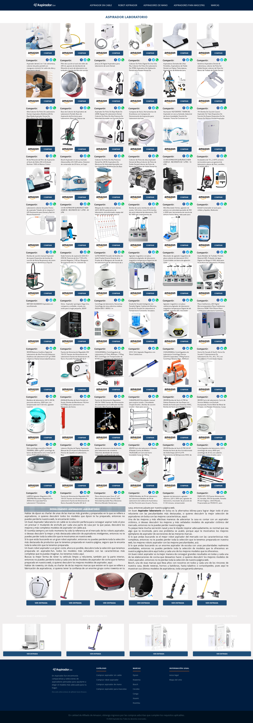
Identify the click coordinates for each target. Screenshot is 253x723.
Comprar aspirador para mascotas (111, 689)
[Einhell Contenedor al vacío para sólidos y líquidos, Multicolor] (212, 180)
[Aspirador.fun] (72, 669)
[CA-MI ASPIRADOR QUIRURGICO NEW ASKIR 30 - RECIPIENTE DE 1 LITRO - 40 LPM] (75, 180)
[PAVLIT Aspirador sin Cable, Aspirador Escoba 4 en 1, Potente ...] (212, 586)
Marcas (215, 5)
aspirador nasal (158, 616)
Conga (135, 694)
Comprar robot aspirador (107, 680)
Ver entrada (41, 603)
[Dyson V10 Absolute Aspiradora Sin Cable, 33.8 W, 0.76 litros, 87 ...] (75, 586)
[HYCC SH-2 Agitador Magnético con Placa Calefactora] (143, 324)
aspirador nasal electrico (221, 616)
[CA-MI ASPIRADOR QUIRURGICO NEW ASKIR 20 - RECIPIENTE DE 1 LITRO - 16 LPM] (178, 132)
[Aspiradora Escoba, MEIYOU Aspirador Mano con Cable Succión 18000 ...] (178, 586)
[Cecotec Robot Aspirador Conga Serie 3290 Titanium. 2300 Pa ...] (143, 586)
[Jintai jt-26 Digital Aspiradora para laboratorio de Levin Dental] (109, 36)
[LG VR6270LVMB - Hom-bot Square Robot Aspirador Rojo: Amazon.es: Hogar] (109, 586)
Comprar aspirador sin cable (109, 675)
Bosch (135, 684)
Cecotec (136, 689)
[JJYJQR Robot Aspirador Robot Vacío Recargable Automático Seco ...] (41, 586)
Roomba (136, 703)
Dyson (135, 675)
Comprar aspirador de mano (108, 684)
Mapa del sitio (175, 680)
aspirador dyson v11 (95, 616)
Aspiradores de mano (155, 5)
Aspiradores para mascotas (189, 5)
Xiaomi (136, 698)
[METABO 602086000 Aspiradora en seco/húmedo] (41, 276)
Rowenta (136, 680)
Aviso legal (174, 675)
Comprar (48, 53)
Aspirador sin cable (101, 5)
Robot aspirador (127, 5)
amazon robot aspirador (31, 616)
